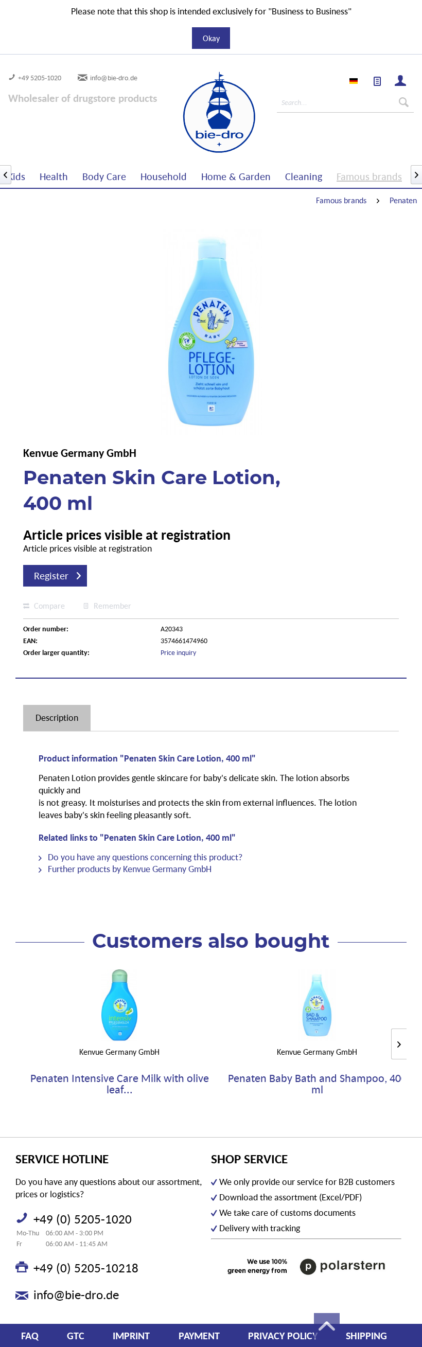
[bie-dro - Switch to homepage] (190, 113)
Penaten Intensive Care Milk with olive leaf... (119, 1084)
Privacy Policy (283, 1335)
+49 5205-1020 (39, 77)
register (51, 575)
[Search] (404, 102)
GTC (75, 1335)
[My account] (401, 82)
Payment (199, 1335)
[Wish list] (377, 82)
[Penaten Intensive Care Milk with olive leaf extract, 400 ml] (119, 1005)
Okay (211, 38)
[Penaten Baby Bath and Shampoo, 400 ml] (317, 1005)
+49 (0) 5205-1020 (82, 1219)
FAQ (30, 1335)
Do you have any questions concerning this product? (144, 857)
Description (57, 717)
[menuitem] (377, 82)
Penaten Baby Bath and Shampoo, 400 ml (317, 1084)
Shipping (366, 1335)
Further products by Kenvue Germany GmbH (129, 869)
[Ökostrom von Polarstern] (306, 1266)
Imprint (131, 1335)
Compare (48, 605)
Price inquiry (178, 652)
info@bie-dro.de (113, 77)
